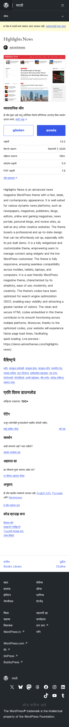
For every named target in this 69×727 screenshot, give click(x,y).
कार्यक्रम (40, 619)
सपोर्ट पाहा (19, 119)
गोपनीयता (8, 601)
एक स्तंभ (53, 373)
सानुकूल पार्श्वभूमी (16, 368)
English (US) (44, 493)
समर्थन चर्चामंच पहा (12, 452)
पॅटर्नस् (39, 601)
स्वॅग (38, 632)
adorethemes (17, 47)
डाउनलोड (51, 130)
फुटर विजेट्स (23, 373)
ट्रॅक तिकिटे (9, 535)
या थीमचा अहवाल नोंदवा (14, 475)
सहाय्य (7, 619)
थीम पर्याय (44, 377)
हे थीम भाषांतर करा (12, 505)
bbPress (11, 656)
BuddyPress (13, 662)
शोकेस (39, 582)
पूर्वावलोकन (18, 130)
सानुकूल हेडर (31, 368)
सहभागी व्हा (42, 613)
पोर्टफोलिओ (19, 377)
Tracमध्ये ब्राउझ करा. (14, 531)
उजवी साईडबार (32, 377)
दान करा (42, 625)
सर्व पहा (62, 428)
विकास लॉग (8, 522)
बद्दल (6, 582)
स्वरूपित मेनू (56, 368)
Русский (57, 493)
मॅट (7, 649)
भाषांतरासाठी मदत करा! (56, 26)
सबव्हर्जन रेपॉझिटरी (12, 526)
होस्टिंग (7, 595)
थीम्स (6, 16)
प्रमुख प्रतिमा (10, 373)
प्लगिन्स (40, 595)
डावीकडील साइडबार (39, 373)
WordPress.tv (14, 632)
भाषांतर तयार (9, 382)
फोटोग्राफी (8, 377)
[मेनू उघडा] (63, 5)
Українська (15, 497)
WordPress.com (16, 643)
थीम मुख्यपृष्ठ (9, 177)
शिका (6, 613)
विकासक (8, 625)
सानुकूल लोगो (44, 368)
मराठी (15, 678)
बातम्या (7, 589)
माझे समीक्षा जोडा (11, 428)
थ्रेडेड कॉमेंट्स (57, 377)
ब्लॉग (6, 368)
